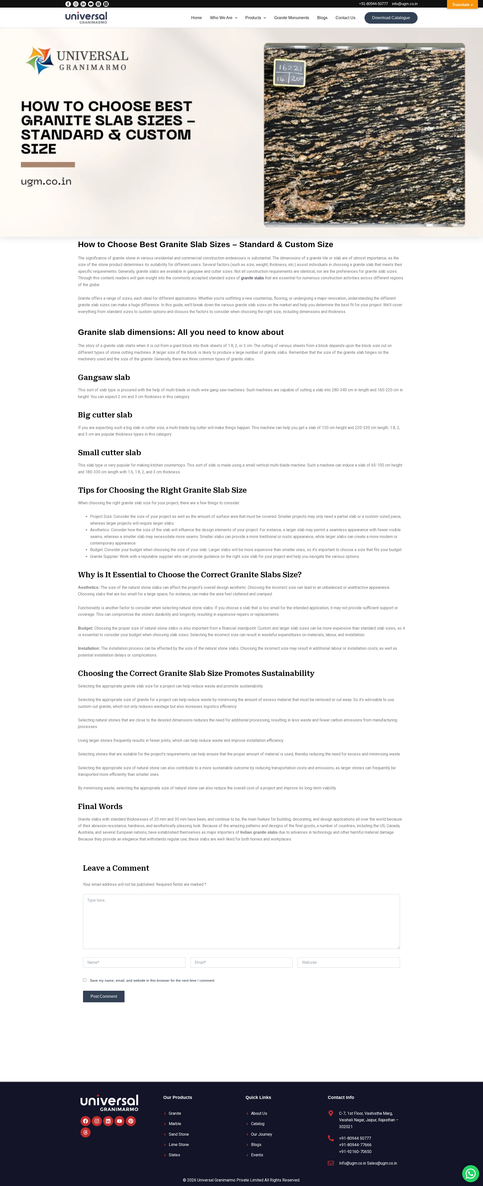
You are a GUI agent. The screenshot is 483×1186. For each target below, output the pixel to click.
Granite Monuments (291, 18)
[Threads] (106, 4)
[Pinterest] (98, 4)
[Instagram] (75, 4)
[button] (234, 18)
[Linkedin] (83, 4)
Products (253, 18)
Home (196, 18)
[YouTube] (91, 4)
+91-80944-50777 (373, 4)
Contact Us (345, 18)
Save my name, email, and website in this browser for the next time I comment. (152, 980)
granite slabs (252, 278)
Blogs (322, 18)
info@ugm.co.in (405, 4)
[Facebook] (68, 4)
